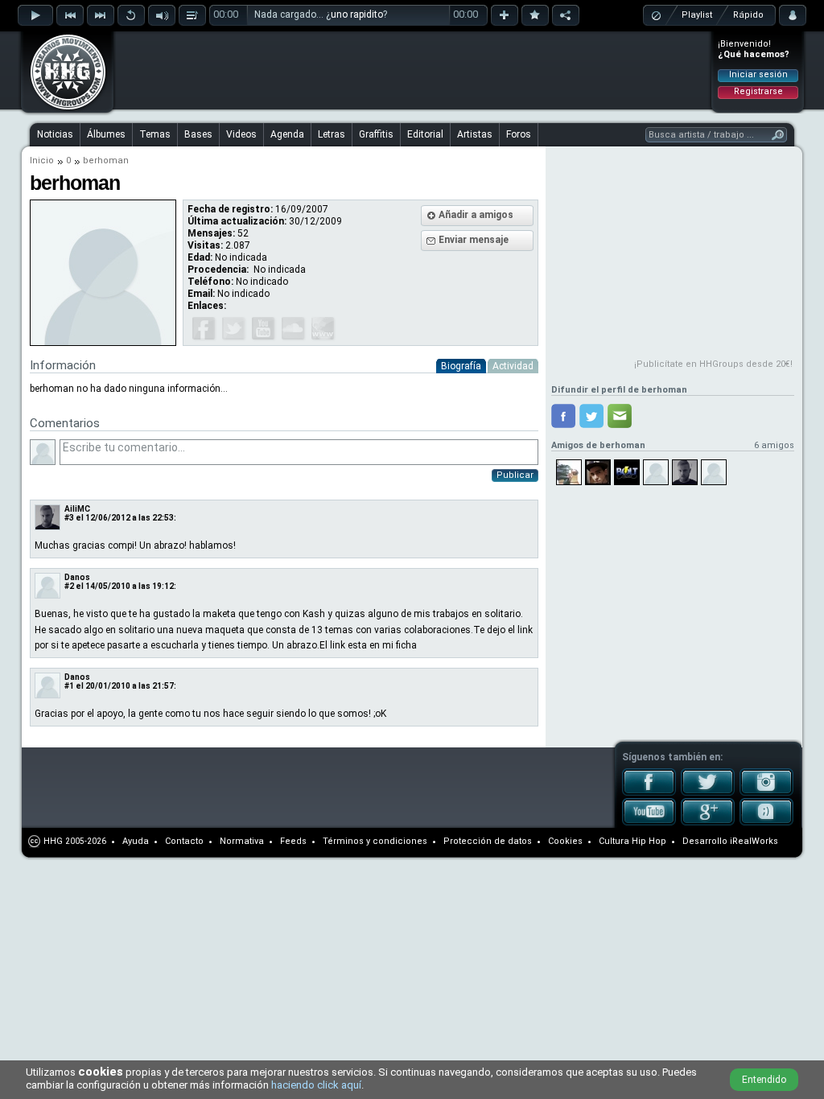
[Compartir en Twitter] (591, 416)
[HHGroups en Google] (708, 822)
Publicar (515, 475)
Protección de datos (487, 841)
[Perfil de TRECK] (569, 472)
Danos (77, 577)
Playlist (697, 15)
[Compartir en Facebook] (563, 416)
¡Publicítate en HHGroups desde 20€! (713, 364)
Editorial (425, 134)
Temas (155, 134)
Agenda (287, 134)
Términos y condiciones (375, 841)
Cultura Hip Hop (632, 841)
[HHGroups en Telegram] (766, 822)
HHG (53, 841)
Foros (518, 134)
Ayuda (135, 841)
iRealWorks (754, 841)
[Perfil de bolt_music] (627, 472)
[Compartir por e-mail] (620, 416)
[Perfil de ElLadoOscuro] (656, 472)
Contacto (184, 841)
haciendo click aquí (316, 1085)
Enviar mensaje (474, 239)
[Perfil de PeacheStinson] (598, 472)
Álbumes (106, 134)
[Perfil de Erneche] (714, 472)
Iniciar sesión (758, 74)
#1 (69, 685)
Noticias (55, 134)
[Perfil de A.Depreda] (685, 472)
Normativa (242, 841)
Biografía (461, 366)
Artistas (474, 134)
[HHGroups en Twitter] (708, 792)
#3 (69, 517)
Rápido (748, 15)
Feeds (293, 841)
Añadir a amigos (476, 214)
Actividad (513, 366)
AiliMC (77, 508)
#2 (69, 586)
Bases (198, 134)
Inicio (42, 160)
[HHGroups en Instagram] (766, 792)
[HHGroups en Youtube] (649, 822)
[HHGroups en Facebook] (649, 792)
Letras (331, 134)
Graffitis (376, 134)
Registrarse (758, 91)
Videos (241, 134)
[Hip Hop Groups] (63, 108)
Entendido (764, 1079)
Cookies (565, 841)
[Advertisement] (413, 70)
